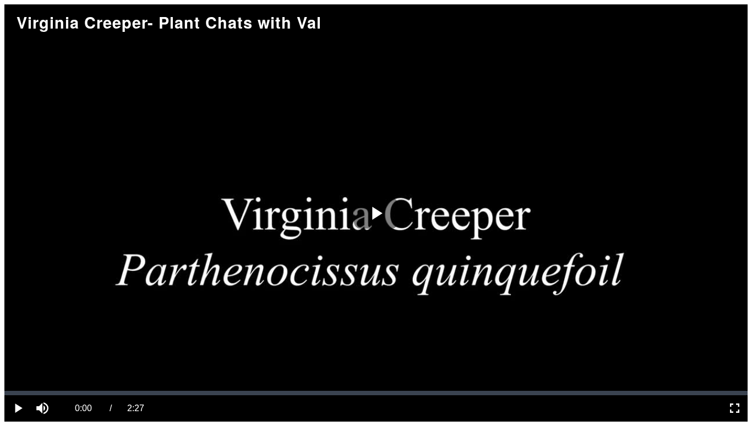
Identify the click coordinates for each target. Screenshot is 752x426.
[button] (44, 408)
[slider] (376, 393)
